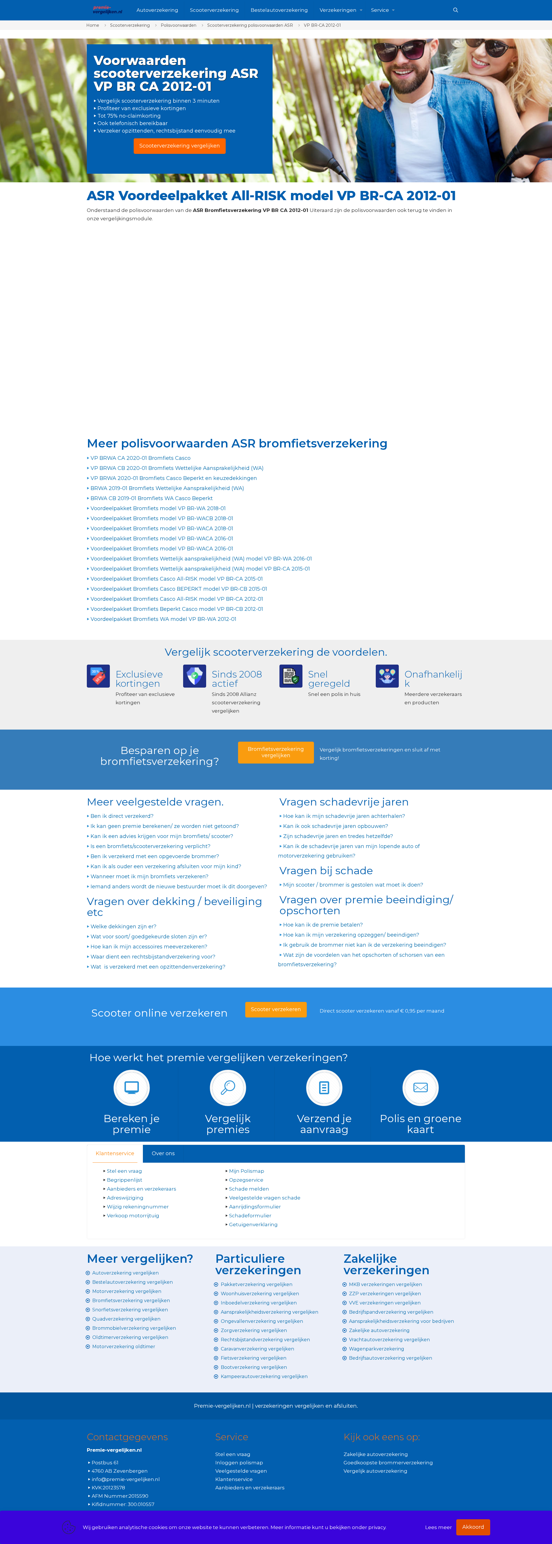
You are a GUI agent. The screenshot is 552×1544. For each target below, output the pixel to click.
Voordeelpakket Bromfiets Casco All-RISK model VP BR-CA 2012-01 (177, 599)
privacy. (377, 1527)
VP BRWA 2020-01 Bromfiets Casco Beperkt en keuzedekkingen (174, 478)
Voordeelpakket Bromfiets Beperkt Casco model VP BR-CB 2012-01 (177, 609)
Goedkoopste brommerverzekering (388, 1462)
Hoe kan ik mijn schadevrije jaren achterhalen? (344, 816)
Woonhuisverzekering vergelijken (260, 1293)
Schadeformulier (250, 1215)
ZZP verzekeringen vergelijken (385, 1293)
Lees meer (438, 1527)
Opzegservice (246, 1180)
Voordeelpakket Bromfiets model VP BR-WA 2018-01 (158, 508)
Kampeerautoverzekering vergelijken (264, 1376)
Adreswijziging (126, 1198)
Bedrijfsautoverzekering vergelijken (390, 1358)
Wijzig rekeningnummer (138, 1207)
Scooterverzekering (130, 25)
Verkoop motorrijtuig (133, 1215)
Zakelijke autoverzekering (379, 1330)
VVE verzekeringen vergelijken (385, 1303)
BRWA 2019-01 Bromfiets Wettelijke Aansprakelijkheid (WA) (167, 488)
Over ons (163, 1153)
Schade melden (249, 1189)
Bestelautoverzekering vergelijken (132, 1282)
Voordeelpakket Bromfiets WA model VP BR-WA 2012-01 (163, 619)
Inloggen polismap (239, 1462)
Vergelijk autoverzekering (375, 1471)
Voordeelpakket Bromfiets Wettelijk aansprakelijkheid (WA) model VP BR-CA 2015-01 (200, 569)
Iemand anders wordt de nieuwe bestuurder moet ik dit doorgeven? (179, 886)
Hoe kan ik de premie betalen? (323, 925)
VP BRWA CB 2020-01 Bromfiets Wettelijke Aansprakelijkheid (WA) (177, 468)
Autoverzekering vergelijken (125, 1273)
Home (92, 25)
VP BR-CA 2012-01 (322, 25)
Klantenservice (115, 1153)
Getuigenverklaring (253, 1224)
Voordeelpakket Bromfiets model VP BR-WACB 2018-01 (162, 518)
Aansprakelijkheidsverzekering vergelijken (269, 1312)
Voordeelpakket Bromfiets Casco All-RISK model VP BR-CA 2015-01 (177, 579)
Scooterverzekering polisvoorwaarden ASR (250, 25)
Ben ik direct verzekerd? (122, 816)
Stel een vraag (124, 1171)
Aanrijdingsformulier (255, 1207)
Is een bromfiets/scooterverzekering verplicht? (150, 846)
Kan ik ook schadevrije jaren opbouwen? (335, 826)
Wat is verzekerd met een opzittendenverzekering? (158, 967)
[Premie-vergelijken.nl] (107, 10)
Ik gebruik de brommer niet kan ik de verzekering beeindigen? (364, 945)
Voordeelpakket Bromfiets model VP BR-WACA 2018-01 (162, 528)
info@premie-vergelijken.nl (126, 1479)
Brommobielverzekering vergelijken (134, 1328)
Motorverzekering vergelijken (126, 1291)
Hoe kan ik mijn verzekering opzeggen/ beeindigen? (351, 935)
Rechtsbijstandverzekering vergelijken (265, 1339)
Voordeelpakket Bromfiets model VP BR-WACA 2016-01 (162, 538)
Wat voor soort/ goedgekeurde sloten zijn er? (149, 936)
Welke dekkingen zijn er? (123, 926)
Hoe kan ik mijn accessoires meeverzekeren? (149, 947)
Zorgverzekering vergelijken (254, 1330)
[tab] (115, 1153)
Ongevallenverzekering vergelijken (262, 1321)
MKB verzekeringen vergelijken (385, 1284)
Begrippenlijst (124, 1180)
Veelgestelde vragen (241, 1471)
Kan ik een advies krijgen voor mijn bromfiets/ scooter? (162, 836)
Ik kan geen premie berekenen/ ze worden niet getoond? (165, 826)
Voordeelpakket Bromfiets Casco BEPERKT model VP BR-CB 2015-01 (179, 589)
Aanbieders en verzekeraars (141, 1189)
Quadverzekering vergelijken (126, 1319)
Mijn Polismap (246, 1171)
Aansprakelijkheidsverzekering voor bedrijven (401, 1321)
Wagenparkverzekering (376, 1349)
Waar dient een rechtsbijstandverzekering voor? (153, 957)
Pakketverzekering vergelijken (256, 1284)
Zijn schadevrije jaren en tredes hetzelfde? (338, 836)
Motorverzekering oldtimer (123, 1346)
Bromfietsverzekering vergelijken (131, 1300)
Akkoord (473, 1527)
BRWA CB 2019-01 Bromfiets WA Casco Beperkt (152, 498)
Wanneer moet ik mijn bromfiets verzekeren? (149, 876)
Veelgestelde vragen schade (264, 1198)
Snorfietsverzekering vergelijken (130, 1310)
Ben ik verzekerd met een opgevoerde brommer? (155, 856)
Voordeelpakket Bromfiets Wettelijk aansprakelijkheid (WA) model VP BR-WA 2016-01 (201, 559)
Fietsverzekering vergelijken (253, 1358)
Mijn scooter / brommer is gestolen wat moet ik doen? (353, 885)
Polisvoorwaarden (178, 25)
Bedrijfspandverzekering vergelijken (391, 1312)
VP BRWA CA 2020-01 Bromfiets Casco (141, 458)
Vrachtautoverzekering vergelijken (389, 1339)
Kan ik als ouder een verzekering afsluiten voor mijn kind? (166, 866)
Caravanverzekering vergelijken (257, 1349)
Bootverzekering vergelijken (254, 1367)
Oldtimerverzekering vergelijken (130, 1337)
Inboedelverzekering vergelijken (259, 1303)
